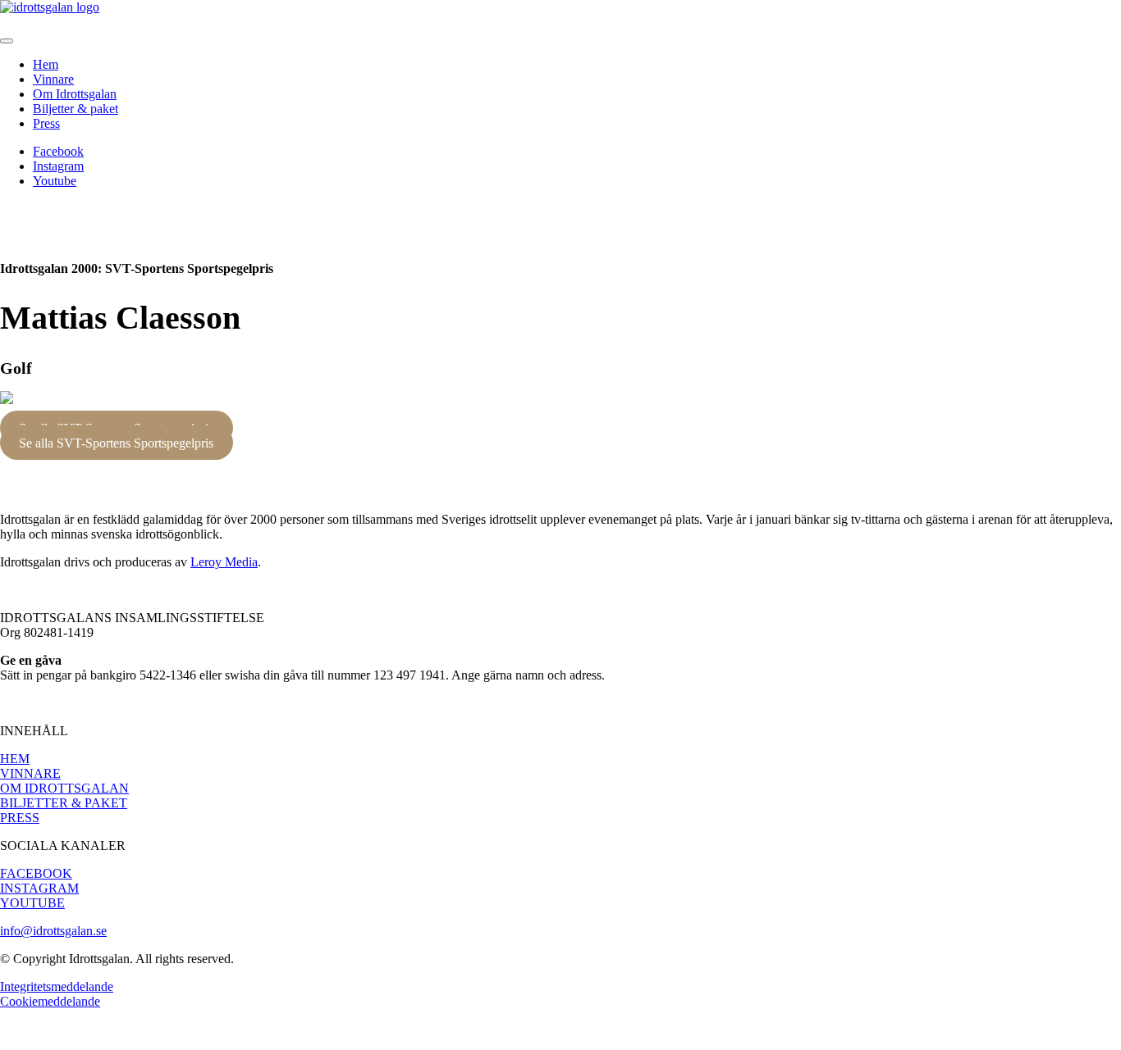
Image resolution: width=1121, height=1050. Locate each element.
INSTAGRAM (39, 888)
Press (46, 123)
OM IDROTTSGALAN (64, 788)
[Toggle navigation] (6, 41)
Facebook (58, 151)
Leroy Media (224, 562)
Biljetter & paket (75, 109)
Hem (45, 64)
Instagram (58, 166)
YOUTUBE (32, 903)
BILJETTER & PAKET (63, 803)
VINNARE (30, 773)
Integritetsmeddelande (56, 986)
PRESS (19, 818)
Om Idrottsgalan (75, 94)
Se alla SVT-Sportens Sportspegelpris (116, 442)
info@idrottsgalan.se (53, 931)
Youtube (54, 181)
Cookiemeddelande (50, 1001)
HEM (15, 759)
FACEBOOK (36, 873)
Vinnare (53, 79)
